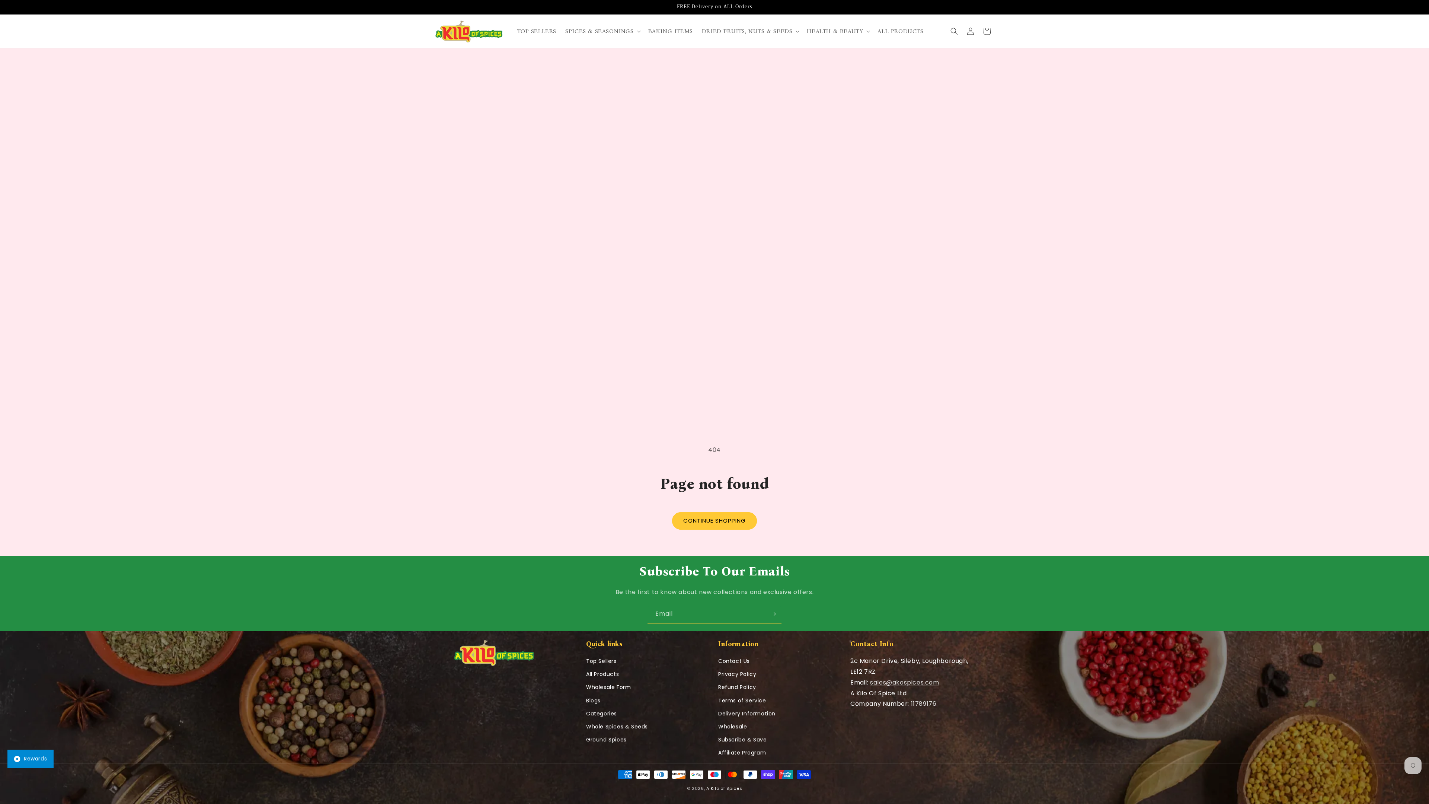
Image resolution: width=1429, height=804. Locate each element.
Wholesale (732, 726)
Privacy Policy (737, 674)
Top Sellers (601, 661)
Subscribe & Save (742, 739)
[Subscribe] (773, 614)
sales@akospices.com (904, 682)
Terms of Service (742, 700)
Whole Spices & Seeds (617, 726)
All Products (602, 674)
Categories (601, 713)
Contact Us (734, 661)
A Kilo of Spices (724, 788)
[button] (602, 31)
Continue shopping (714, 520)
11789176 (924, 703)
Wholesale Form (608, 687)
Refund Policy (737, 687)
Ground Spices (606, 739)
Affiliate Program (742, 752)
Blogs (593, 700)
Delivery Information (747, 713)
